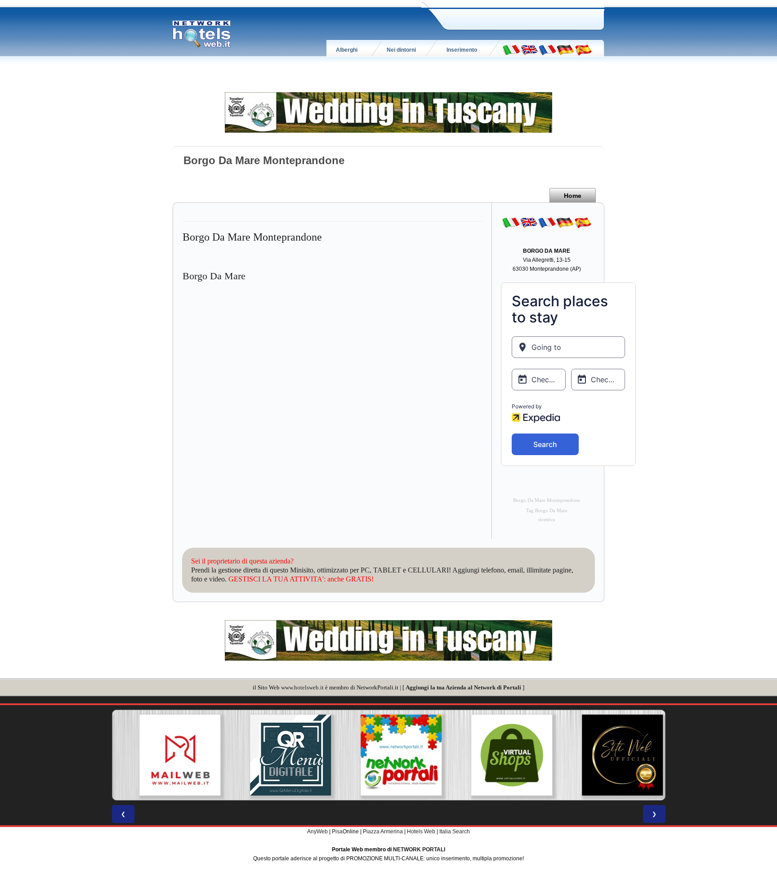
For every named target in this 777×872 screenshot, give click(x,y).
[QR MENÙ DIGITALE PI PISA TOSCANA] (277, 755)
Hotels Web (421, 831)
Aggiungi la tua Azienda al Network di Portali (463, 687)
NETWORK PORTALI (419, 849)
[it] (511, 49)
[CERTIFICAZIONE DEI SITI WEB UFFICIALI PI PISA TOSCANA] (609, 755)
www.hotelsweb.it (302, 687)
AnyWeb (317, 831)
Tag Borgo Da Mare (546, 510)
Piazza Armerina (383, 831)
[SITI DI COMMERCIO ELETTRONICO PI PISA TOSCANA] (499, 755)
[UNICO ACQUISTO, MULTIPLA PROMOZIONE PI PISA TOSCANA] (388, 755)
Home (572, 195)
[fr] (547, 49)
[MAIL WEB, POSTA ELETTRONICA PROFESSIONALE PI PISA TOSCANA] (167, 755)
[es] (583, 49)
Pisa (337, 831)
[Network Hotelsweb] (202, 34)
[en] (529, 49)
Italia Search (454, 831)
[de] (565, 49)
